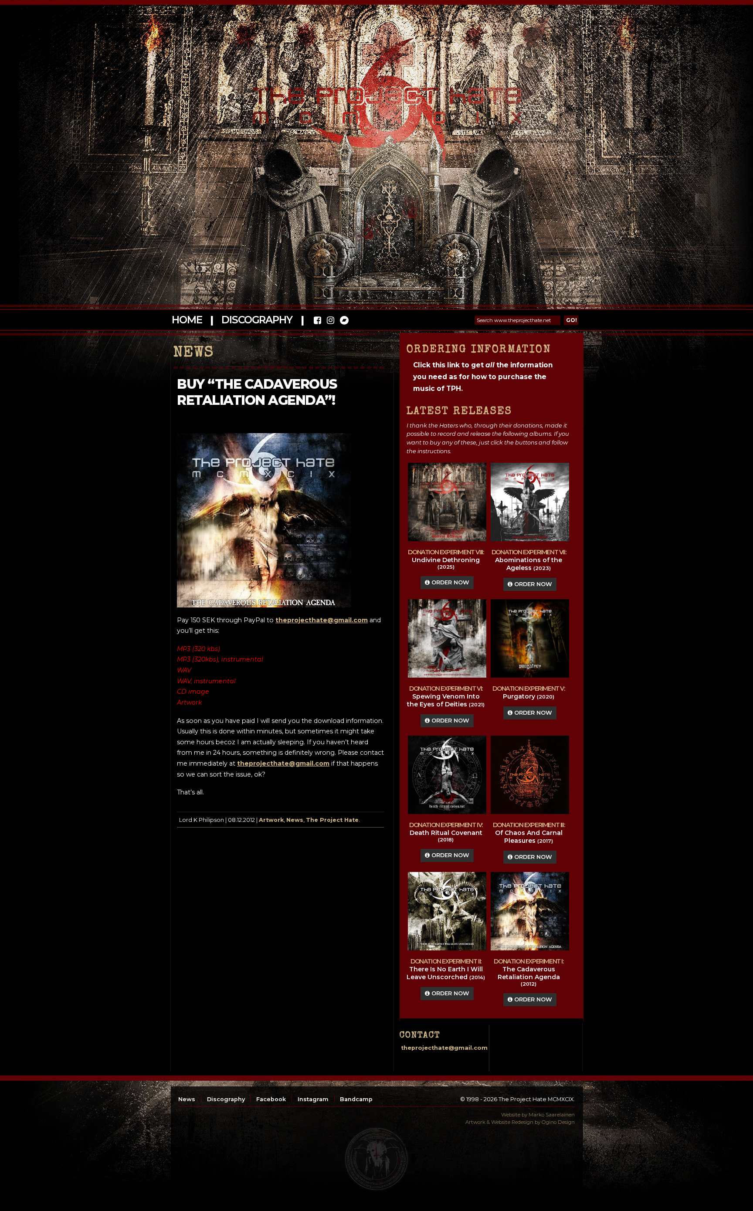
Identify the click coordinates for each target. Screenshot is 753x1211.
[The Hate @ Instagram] (330, 321)
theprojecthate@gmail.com (321, 620)
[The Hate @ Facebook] (317, 321)
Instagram (313, 1099)
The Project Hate (332, 820)
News (294, 820)
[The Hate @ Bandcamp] (343, 321)
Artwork (271, 820)
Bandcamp (356, 1099)
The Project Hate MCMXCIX (375, 100)
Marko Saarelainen (552, 1115)
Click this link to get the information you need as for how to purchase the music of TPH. (483, 377)
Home (187, 320)
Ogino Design (558, 1122)
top (376, 1159)
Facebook (271, 1099)
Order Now (449, 582)
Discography (256, 320)
